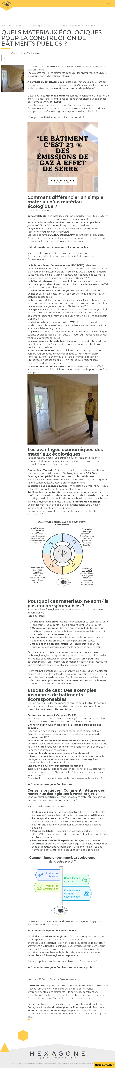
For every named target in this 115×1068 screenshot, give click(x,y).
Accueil (5, 25)
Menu (109, 4)
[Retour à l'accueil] (6, 5)
